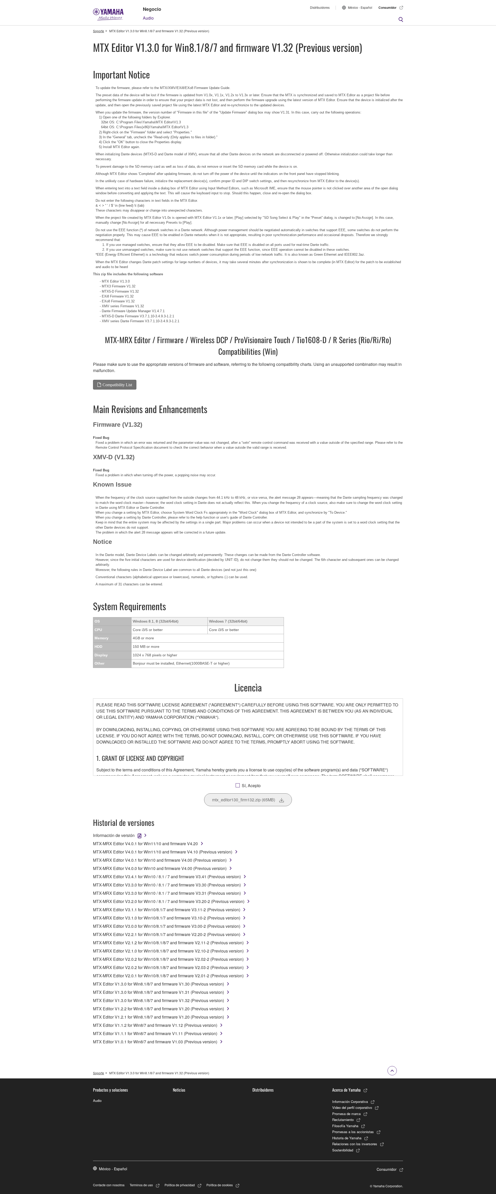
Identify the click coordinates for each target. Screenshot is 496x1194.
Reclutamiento (343, 1119)
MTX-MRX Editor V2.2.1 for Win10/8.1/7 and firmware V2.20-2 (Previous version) (166, 934)
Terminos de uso (141, 1185)
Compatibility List (117, 385)
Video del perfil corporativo (352, 1107)
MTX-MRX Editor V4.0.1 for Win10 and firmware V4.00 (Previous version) (160, 860)
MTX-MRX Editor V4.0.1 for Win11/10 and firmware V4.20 (145, 843)
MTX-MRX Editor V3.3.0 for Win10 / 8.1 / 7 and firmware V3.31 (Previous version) (167, 893)
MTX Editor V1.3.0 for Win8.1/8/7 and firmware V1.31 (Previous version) (158, 992)
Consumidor (387, 7)
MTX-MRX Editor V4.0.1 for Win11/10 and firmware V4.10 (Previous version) (162, 852)
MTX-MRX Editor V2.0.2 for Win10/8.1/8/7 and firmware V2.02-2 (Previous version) (168, 959)
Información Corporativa (350, 1101)
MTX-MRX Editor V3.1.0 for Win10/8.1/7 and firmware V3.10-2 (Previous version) (166, 918)
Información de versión (114, 835)
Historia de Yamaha (346, 1137)
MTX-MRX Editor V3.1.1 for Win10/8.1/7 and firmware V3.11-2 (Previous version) (166, 910)
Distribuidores (320, 7)
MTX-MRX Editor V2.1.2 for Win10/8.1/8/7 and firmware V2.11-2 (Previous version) (168, 943)
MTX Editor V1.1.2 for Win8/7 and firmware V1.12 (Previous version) (155, 1025)
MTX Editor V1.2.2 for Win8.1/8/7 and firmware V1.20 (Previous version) (158, 1009)
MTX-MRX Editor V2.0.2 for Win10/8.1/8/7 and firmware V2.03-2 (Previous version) (168, 967)
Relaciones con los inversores (354, 1143)
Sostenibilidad (342, 1150)
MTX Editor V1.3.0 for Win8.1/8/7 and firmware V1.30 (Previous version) (158, 984)
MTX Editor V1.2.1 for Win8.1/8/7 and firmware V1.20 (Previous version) (158, 1017)
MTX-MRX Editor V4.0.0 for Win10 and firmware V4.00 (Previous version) (160, 868)
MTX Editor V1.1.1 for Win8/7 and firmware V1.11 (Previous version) (155, 1033)
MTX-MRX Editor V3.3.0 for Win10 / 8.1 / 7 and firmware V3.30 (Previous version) (167, 885)
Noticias (179, 1090)
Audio (148, 18)
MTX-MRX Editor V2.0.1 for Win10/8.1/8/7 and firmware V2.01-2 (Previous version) (168, 976)
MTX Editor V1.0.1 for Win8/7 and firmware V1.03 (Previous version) (155, 1042)
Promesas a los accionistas (353, 1131)
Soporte (98, 31)
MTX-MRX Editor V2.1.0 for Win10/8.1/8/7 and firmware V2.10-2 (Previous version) (168, 951)
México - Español (360, 7)
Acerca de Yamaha (346, 1090)
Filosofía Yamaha (345, 1125)
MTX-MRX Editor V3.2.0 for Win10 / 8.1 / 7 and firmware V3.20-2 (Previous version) (168, 901)
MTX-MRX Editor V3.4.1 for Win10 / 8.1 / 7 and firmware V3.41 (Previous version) (167, 877)
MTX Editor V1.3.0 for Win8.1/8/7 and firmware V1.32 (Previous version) (158, 1000)
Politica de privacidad (180, 1185)
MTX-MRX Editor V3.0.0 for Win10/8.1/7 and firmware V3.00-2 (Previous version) (166, 926)
